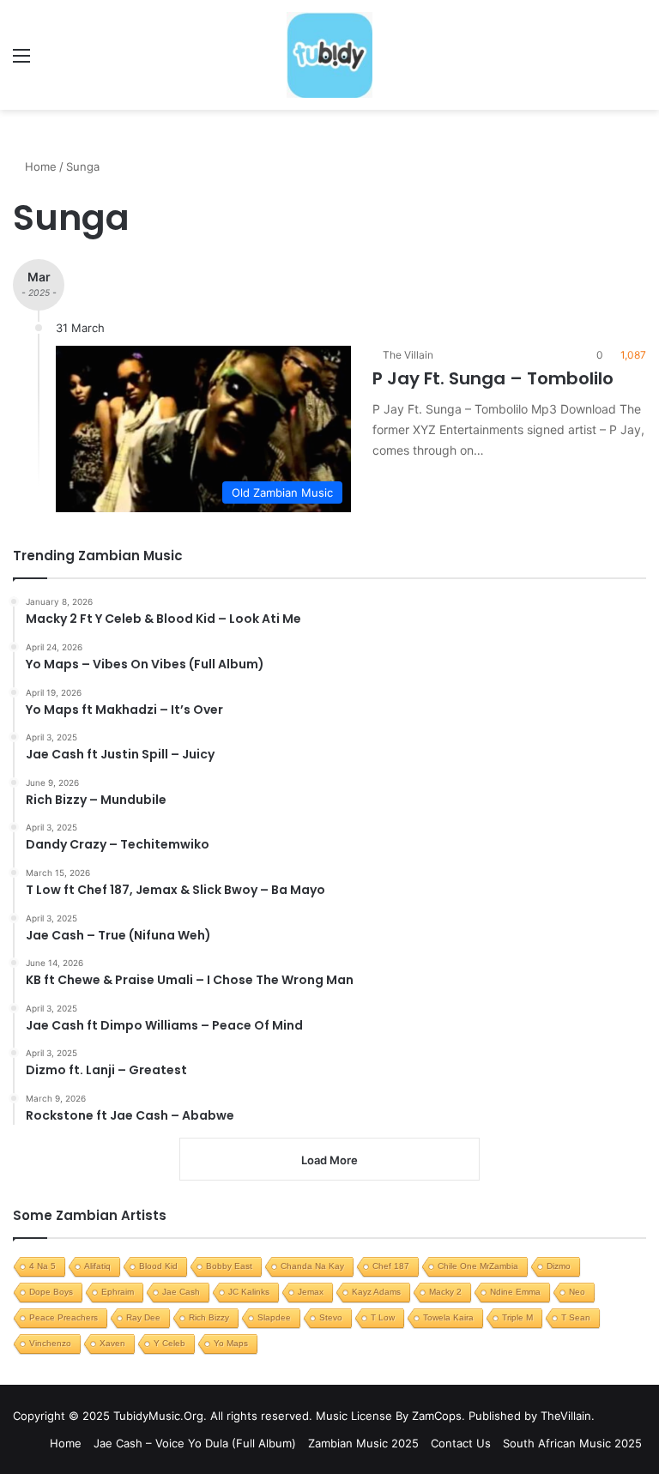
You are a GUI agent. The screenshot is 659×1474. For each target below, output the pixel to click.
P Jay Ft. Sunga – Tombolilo (493, 378)
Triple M (517, 1317)
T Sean (575, 1317)
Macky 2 (445, 1291)
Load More (329, 1160)
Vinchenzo (50, 1343)
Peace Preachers (63, 1317)
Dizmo (559, 1266)
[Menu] (21, 61)
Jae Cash (181, 1291)
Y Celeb (169, 1343)
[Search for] (637, 61)
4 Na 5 (42, 1266)
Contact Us (461, 1443)
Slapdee (274, 1317)
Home (39, 166)
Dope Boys (51, 1291)
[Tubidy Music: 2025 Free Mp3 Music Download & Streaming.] (329, 55)
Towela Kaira (448, 1317)
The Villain (408, 354)
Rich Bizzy (209, 1317)
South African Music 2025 (572, 1443)
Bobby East (229, 1266)
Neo (577, 1291)
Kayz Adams (376, 1291)
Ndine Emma (515, 1291)
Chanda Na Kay (312, 1266)
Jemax (310, 1291)
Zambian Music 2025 (363, 1443)
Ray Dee (143, 1317)
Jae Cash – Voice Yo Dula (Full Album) (195, 1443)
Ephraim (117, 1291)
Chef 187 (390, 1266)
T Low (383, 1317)
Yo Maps (231, 1343)
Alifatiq (97, 1266)
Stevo (330, 1317)
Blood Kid (158, 1266)
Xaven (112, 1343)
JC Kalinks (248, 1291)
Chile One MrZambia (478, 1266)
